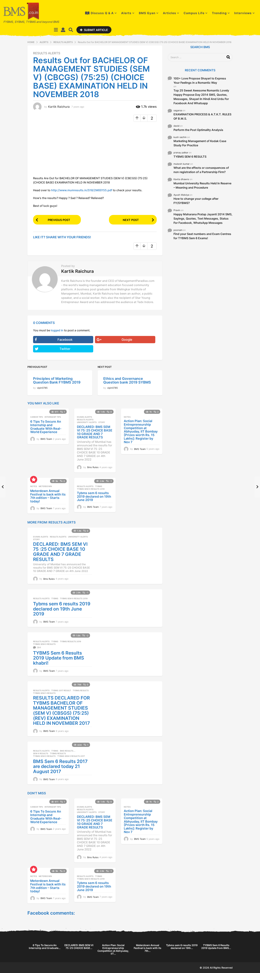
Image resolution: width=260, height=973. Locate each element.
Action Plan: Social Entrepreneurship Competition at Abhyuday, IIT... (113, 949)
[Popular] (33, 479)
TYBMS (98, 486)
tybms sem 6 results (44, 644)
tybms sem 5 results (44, 693)
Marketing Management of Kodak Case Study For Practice (200, 143)
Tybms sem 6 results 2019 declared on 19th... (182, 946)
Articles (169, 13)
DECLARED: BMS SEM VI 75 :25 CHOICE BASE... (78, 946)
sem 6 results (40, 753)
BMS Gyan (147, 13)
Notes (127, 417)
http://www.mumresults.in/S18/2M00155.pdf (81, 190)
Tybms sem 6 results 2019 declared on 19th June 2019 (94, 496)
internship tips (53, 417)
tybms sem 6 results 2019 (91, 489)
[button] (56, 29)
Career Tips (36, 417)
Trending (219, 13)
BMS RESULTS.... (67, 751)
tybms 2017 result (61, 690)
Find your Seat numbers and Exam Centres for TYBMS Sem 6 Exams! (202, 236)
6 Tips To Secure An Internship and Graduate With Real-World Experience (45, 427)
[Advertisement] (63, 150)
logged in (57, 330)
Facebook (65, 339)
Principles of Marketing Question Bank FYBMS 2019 (56, 380)
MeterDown (45, 486)
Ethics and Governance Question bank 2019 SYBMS (127, 380)
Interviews (243, 13)
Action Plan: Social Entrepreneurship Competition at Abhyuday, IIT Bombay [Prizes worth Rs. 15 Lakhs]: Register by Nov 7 (141, 431)
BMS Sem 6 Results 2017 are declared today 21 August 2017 (60, 766)
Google (127, 339)
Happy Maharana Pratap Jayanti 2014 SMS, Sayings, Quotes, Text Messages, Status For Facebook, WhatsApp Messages (203, 218)
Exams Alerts (84, 417)
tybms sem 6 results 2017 (71, 756)
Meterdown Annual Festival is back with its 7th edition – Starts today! (48, 496)
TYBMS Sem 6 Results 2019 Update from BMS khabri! (58, 658)
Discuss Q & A (102, 13)
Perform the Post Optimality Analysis (198, 130)
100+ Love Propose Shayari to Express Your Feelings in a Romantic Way (200, 80)
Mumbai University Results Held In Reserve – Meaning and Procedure (202, 185)
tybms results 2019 (70, 641)
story (101, 422)
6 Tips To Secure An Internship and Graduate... (44, 946)
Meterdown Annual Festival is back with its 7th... (147, 948)
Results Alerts (46, 53)
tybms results (81, 690)
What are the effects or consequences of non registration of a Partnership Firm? (201, 170)
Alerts (126, 13)
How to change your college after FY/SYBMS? (196, 201)
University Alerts (87, 422)
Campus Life (194, 13)
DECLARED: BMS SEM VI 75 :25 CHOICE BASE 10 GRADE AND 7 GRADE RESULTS (94, 432)
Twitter (64, 349)
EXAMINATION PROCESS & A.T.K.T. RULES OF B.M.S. (202, 116)
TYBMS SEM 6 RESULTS (190, 156)
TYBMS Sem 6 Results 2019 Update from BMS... (216, 946)
